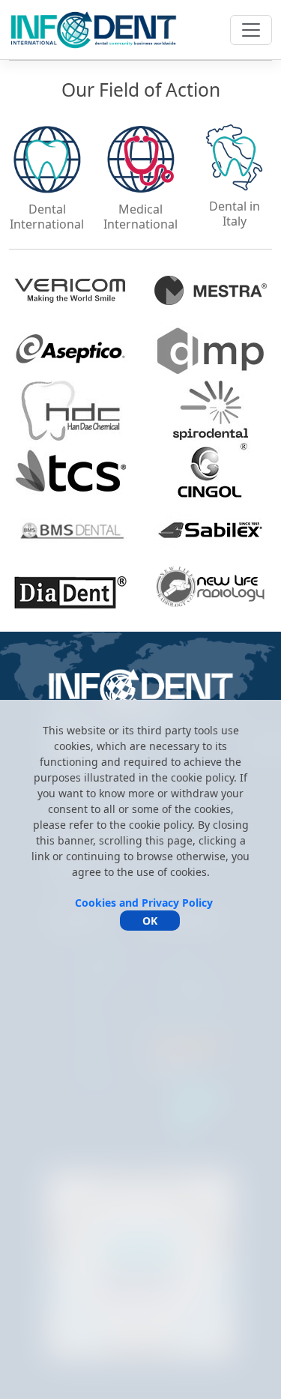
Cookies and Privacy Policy (144, 902)
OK (149, 920)
